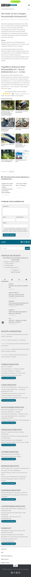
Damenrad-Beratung (11, 490)
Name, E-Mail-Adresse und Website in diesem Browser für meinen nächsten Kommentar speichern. (15, 230)
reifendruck (11, 171)
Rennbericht (12, 301)
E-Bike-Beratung (8, 385)
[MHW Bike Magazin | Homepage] (11, 5)
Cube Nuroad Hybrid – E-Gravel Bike (16, 340)
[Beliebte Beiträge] (11, 279)
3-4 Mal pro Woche (9, 265)
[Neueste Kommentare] (19, 279)
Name (4, 217)
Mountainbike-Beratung (12, 407)
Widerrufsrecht (5, 559)
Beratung (16, 292)
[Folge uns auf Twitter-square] (26, 242)
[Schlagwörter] (26, 279)
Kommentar (6, 206)
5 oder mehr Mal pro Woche (11, 267)
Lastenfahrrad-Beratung (13, 506)
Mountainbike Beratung (7, 9)
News (10, 318)
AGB (2, 552)
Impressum (4, 549)
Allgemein (11, 283)
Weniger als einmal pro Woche (11, 261)
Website (5, 223)
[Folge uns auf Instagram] (24, 242)
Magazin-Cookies (5, 562)
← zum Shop (15, 1)
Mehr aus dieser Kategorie (8, 378)
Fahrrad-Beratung (10, 364)
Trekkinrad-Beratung (11, 430)
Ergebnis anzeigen (15, 272)
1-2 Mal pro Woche (9, 263)
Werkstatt (6, 528)
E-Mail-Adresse (20, 217)
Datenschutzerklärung (6, 556)
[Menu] (29, 5)
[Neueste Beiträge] (4, 279)
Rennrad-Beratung (10, 466)
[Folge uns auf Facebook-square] (21, 242)
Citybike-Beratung (10, 452)
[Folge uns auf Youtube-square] (29, 242)
